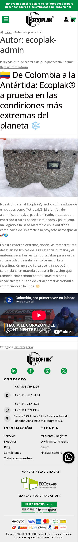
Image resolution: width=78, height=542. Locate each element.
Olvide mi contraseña (54, 441)
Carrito (45, 447)
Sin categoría (23, 347)
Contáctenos (12, 453)
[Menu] (5, 19)
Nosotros (10, 441)
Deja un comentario (14, 67)
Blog (7, 447)
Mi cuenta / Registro (54, 436)
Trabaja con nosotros (18, 458)
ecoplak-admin (63, 62)
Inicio (8, 32)
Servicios (9, 436)
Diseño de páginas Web (28, 537)
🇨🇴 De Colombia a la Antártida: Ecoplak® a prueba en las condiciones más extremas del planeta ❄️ (37, 100)
